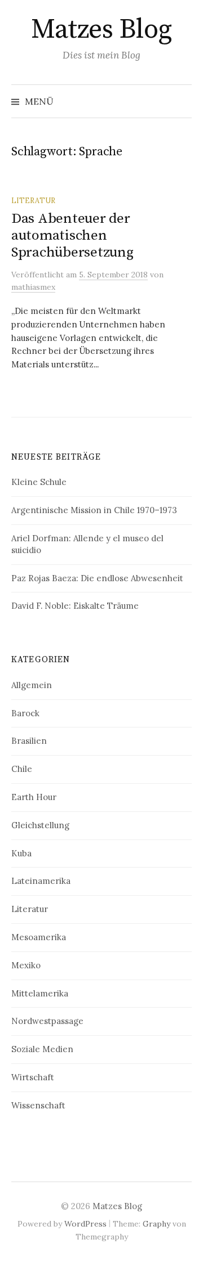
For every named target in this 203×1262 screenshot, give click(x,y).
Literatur (33, 200)
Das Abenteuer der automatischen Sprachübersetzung (72, 235)
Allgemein (31, 685)
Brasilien (29, 740)
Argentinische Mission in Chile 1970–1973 (94, 510)
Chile (21, 769)
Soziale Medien (42, 1049)
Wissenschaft (38, 1105)
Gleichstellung (40, 825)
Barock (25, 713)
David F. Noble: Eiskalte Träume (75, 605)
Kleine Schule (39, 482)
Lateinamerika (40, 880)
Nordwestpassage (47, 1021)
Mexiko (26, 965)
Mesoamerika (38, 937)
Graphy (156, 1224)
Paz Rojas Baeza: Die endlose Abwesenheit (97, 578)
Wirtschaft (32, 1077)
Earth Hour (33, 797)
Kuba (21, 853)
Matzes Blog (101, 30)
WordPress (85, 1224)
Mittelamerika (39, 993)
